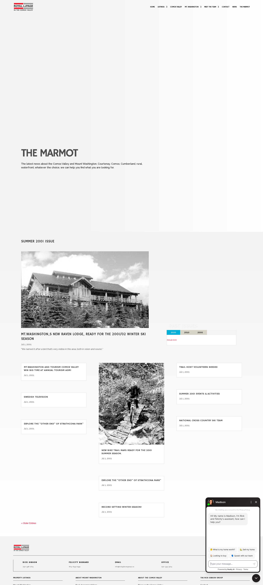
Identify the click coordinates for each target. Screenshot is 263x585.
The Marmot (245, 7)
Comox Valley (176, 7)
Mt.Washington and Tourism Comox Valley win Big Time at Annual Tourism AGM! (51, 369)
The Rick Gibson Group (211, 578)
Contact (225, 7)
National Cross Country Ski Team (201, 420)
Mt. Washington (191, 7)
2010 (186, 332)
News (234, 7)
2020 (173, 332)
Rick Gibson (30, 562)
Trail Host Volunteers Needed (198, 367)
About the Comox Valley (150, 578)
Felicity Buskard (79, 562)
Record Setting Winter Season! (122, 506)
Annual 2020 (172, 340)
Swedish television (36, 396)
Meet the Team (210, 7)
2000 (200, 332)
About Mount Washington (89, 578)
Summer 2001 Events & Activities (199, 393)
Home (152, 7)
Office (165, 562)
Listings (161, 7)
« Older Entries (28, 523)
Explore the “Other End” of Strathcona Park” (53, 423)
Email (118, 562)
